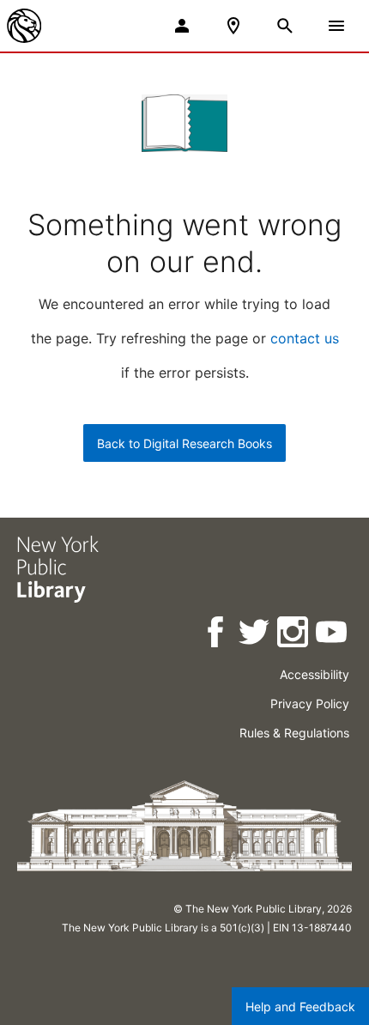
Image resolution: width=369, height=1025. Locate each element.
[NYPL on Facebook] (216, 635)
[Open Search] (285, 26)
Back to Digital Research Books (184, 443)
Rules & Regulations (294, 732)
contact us (304, 338)
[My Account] (182, 26)
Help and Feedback (300, 1006)
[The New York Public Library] (24, 26)
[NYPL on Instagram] (294, 635)
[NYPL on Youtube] (332, 635)
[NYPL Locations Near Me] (233, 26)
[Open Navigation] (336, 26)
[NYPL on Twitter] (255, 635)
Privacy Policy (309, 703)
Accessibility (314, 674)
